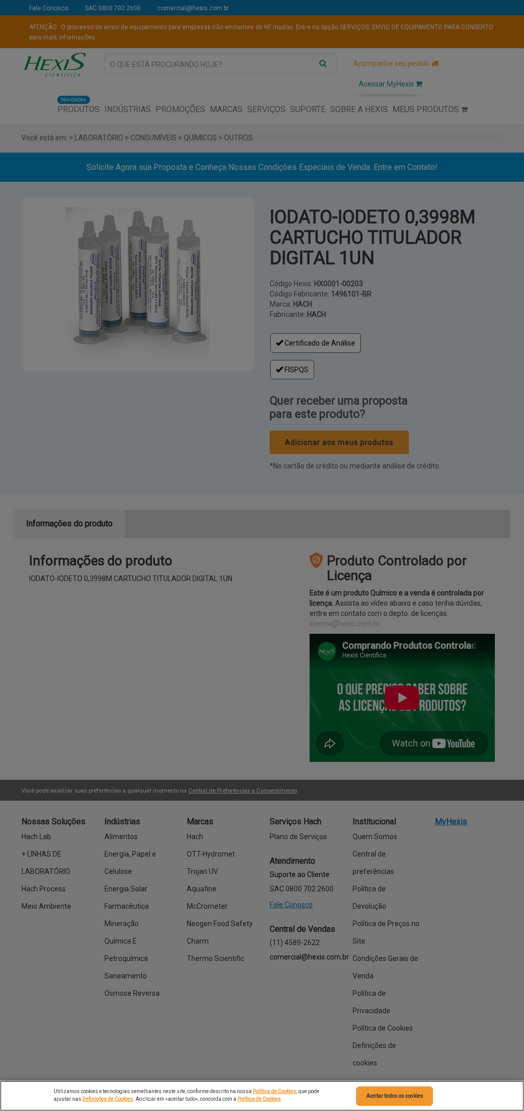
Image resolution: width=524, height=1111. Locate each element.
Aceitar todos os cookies (394, 1096)
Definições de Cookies (107, 1099)
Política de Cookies (274, 1091)
